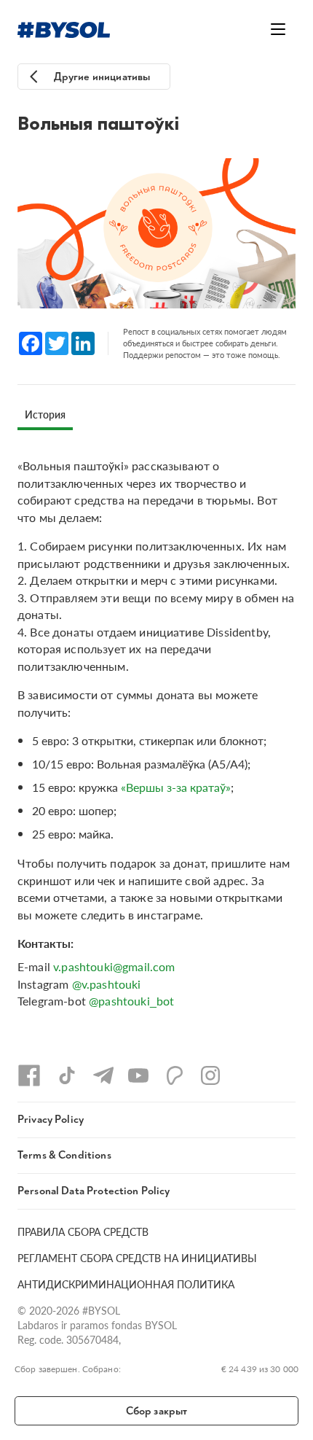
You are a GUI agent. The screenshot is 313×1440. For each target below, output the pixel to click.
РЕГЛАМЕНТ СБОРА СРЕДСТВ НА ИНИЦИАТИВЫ (137, 1257)
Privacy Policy (50, 1119)
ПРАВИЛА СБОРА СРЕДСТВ (82, 1231)
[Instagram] (210, 1075)
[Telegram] (103, 1075)
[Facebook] (29, 1075)
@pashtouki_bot (131, 1000)
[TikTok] (67, 1075)
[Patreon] (175, 1075)
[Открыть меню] (278, 29)
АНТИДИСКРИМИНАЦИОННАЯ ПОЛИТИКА (125, 1284)
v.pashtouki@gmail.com (114, 966)
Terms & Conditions (64, 1155)
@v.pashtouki (106, 984)
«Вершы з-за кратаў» (176, 787)
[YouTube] (138, 1075)
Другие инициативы (102, 77)
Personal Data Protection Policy (93, 1191)
